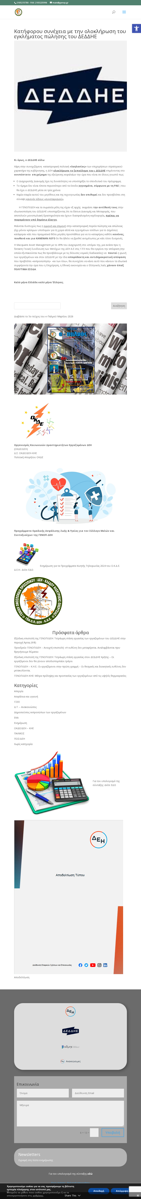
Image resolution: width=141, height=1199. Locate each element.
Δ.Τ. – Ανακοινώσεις (25, 707)
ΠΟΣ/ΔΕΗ (19, 738)
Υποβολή (112, 1132)
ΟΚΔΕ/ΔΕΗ (21, 449)
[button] (136, 28)
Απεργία (18, 691)
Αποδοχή (98, 1191)
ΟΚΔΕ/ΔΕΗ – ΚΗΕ (24, 728)
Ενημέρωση (20, 723)
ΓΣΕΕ (17, 701)
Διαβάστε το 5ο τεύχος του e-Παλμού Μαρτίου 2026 (43, 316)
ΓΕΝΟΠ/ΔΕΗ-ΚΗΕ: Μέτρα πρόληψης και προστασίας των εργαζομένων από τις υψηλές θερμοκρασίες (70, 675)
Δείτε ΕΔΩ (27, 569)
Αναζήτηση (119, 305)
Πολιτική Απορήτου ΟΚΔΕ (28, 457)
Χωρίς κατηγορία (23, 744)
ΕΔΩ (113, 785)
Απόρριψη (122, 1191)
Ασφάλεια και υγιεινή (26, 696)
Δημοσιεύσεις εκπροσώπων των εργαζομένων (40, 712)
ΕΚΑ (16, 717)
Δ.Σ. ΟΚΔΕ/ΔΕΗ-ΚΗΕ (25, 453)
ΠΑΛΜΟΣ (19, 733)
